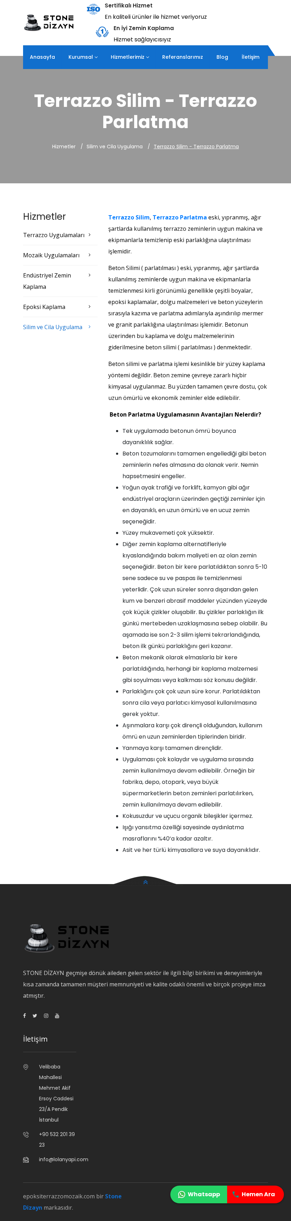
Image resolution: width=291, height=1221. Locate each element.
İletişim (250, 57)
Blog (222, 57)
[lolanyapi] (24, 1015)
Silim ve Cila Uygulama (52, 327)
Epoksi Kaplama (44, 307)
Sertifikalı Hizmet (129, 5)
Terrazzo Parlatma (180, 217)
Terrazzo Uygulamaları (53, 235)
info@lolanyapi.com (57, 1159)
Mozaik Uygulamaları (51, 255)
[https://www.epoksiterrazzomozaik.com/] (49, 22)
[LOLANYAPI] (57, 1015)
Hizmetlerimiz (127, 57)
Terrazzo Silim (129, 217)
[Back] (145, 880)
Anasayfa (42, 57)
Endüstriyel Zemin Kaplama (47, 281)
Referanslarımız (182, 57)
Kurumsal (80, 57)
